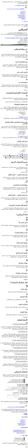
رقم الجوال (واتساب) (22, 389)
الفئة (26, 391)
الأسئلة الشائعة (21, 17)
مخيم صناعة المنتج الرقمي (19, 431)
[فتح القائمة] (22, 21)
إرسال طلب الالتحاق (22, 399)
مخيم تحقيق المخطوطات (19, 430)
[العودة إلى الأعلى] (26, 446)
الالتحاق (23, 18)
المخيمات (23, 13)
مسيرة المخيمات (21, 15)
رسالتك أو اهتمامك (23, 397)
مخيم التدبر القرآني (20, 432)
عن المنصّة (22, 12)
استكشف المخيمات (10, 37)
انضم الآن (25, 21)
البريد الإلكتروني (23, 388)
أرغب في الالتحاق (23, 117)
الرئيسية (23, 11)
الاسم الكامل (24, 387)
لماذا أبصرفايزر (21, 16)
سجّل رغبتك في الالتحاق (22, 5)
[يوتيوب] (25, 414)
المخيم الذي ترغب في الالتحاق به (19, 392)
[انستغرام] (23, 414)
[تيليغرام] (26, 414)
